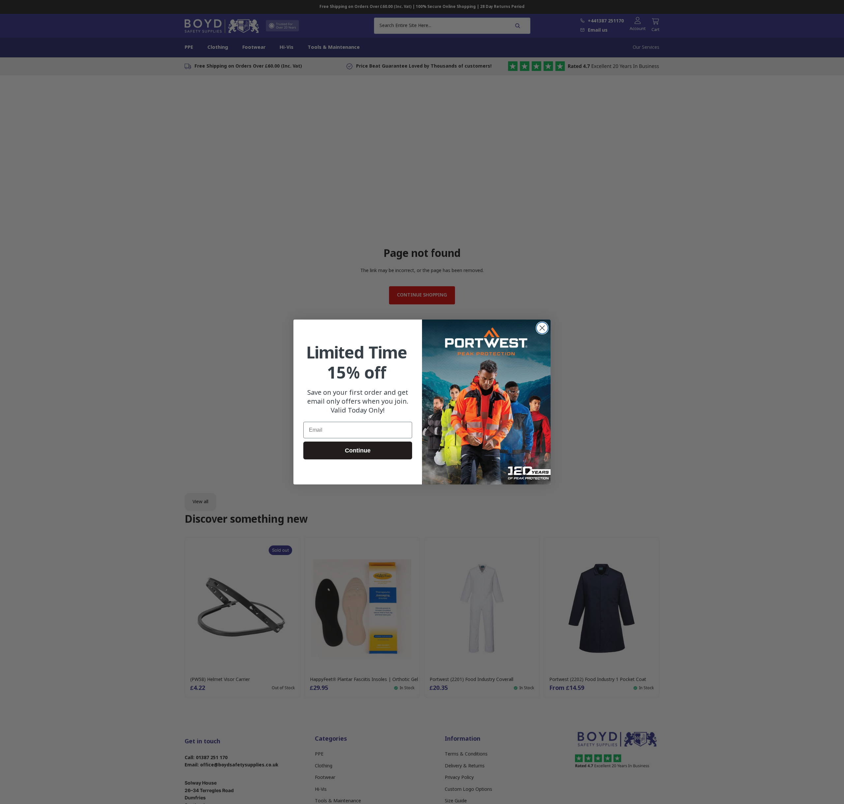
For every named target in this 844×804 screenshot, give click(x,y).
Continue (358, 450)
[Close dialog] (542, 328)
